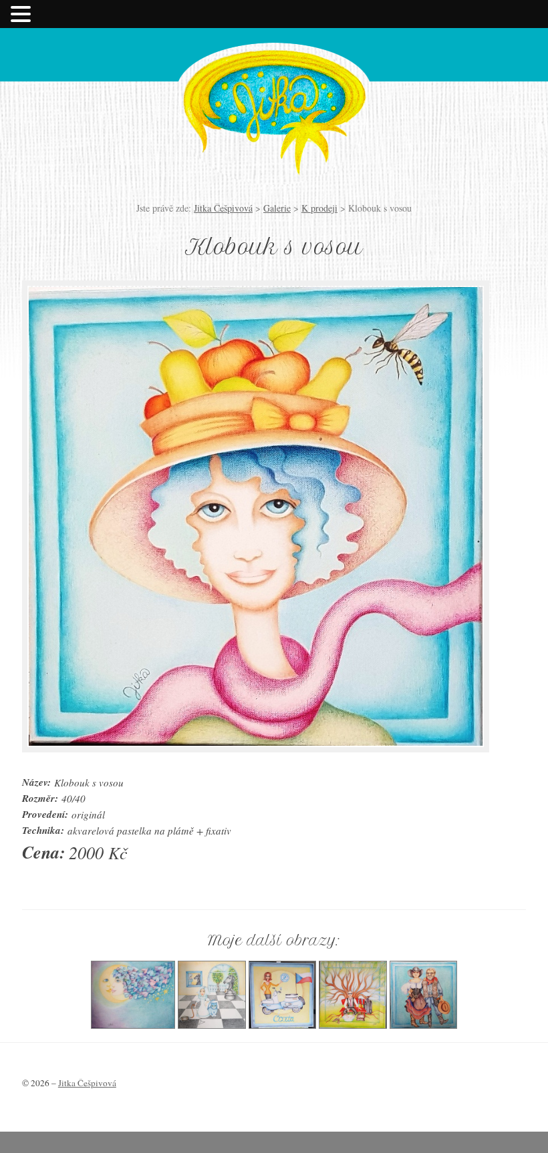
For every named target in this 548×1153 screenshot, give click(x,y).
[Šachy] (212, 1024)
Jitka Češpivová (274, 102)
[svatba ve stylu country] (423, 1024)
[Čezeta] (282, 1024)
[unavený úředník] (353, 1024)
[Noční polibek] (133, 1024)
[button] (23, 14)
